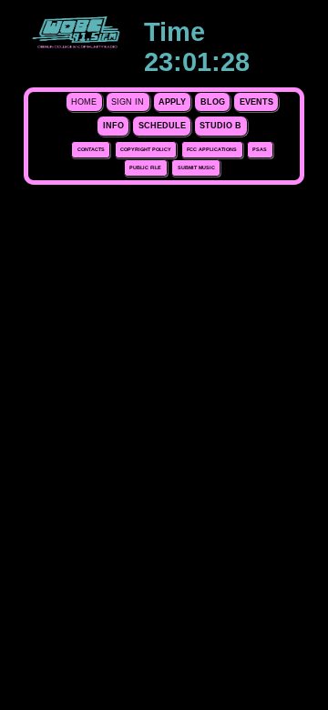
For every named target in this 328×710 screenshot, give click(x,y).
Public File (145, 167)
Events (256, 101)
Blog (212, 101)
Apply (172, 101)
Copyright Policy (145, 149)
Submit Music (196, 167)
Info (113, 125)
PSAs (259, 149)
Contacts (91, 149)
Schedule (162, 125)
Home (84, 101)
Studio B (220, 125)
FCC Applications (212, 149)
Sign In (127, 101)
